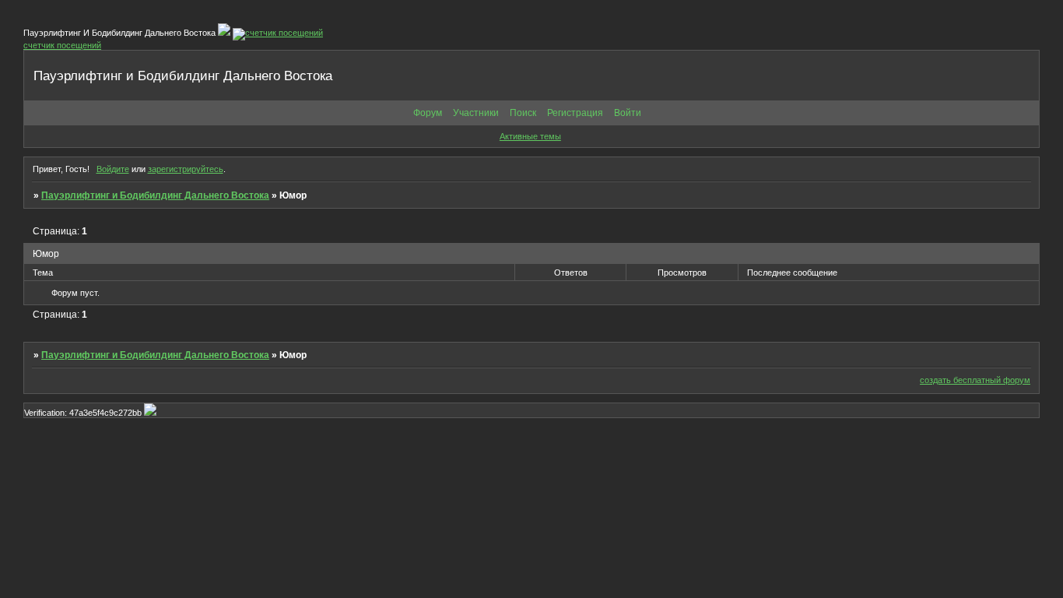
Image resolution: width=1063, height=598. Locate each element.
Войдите (112, 169)
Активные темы (530, 136)
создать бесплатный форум (975, 380)
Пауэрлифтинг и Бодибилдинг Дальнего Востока (155, 195)
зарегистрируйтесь (185, 169)
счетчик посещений (62, 45)
